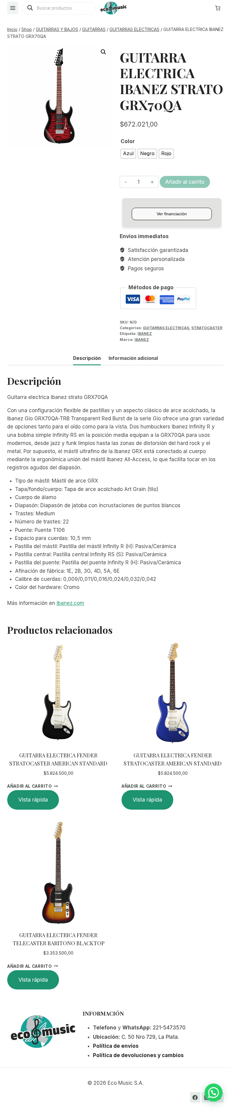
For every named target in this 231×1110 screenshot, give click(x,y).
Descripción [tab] (87, 358)
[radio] (128, 153)
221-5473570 (169, 1028)
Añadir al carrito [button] (29, 786)
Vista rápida (33, 799)
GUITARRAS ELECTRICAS (166, 328)
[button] (103, 52)
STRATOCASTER (206, 328)
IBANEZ (144, 333)
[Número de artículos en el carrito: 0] (217, 8)
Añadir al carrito (185, 182)
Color (128, 141)
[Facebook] (195, 1097)
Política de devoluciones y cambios (138, 1055)
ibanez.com (70, 603)
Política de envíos (116, 1046)
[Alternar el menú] (12, 8)
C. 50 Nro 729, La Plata (150, 1037)
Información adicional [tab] (133, 358)
